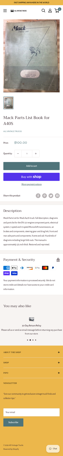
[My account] (50, 10)
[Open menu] (5, 10)
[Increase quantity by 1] (35, 153)
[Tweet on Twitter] (51, 195)
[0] (57, 11)
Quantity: (7, 153)
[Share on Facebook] (38, 195)
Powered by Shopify (11, 449)
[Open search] (43, 10)
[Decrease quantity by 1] (18, 153)
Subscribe (13, 422)
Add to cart (31, 166)
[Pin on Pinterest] (44, 195)
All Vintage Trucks (12, 131)
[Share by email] (57, 195)
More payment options (32, 184)
